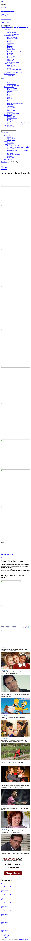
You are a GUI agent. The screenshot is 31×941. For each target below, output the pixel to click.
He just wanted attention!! (6, 19)
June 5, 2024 (4, 167)
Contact (6, 934)
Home (2, 162)
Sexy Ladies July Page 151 (6, 918)
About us (6, 937)
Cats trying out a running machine (7, 11)
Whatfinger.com (24, 939)
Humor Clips (4, 7)
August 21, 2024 (5, 14)
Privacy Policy (8, 935)
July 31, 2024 (4, 890)
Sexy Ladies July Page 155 (6, 886)
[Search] (1, 131)
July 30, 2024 (4, 930)
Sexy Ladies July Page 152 (6, 910)
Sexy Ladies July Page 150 (6, 926)
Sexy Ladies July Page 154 (6, 894)
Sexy (5, 162)
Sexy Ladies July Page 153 (6, 902)
